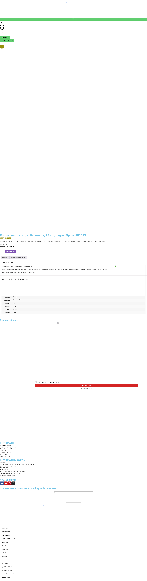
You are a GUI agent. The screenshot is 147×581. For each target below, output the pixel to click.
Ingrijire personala (7, 549)
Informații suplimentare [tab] (18, 257)
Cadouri (4, 552)
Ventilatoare (5, 542)
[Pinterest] (9, 483)
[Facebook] (2, 483)
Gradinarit (4, 560)
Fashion (4, 545)
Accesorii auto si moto (8, 574)
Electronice (5, 528)
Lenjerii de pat (6, 577)
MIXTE (36, 381)
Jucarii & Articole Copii (8, 538)
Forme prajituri (10, 246)
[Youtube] (6, 483)
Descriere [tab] (5, 257)
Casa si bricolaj (6, 535)
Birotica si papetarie (7, 570)
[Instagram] (13, 483)
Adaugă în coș (10, 251)
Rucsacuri (4, 556)
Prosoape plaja (6, 563)
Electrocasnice (6, 531)
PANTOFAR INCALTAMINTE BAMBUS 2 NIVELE (47, 382)
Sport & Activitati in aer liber (10, 567)
